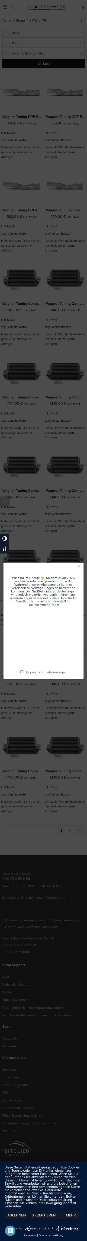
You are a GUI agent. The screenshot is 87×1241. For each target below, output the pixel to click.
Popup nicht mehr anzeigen (46, 672)
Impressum (30, 1235)
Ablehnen (16, 1215)
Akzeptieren (44, 1215)
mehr (71, 1215)
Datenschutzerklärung (51, 1235)
